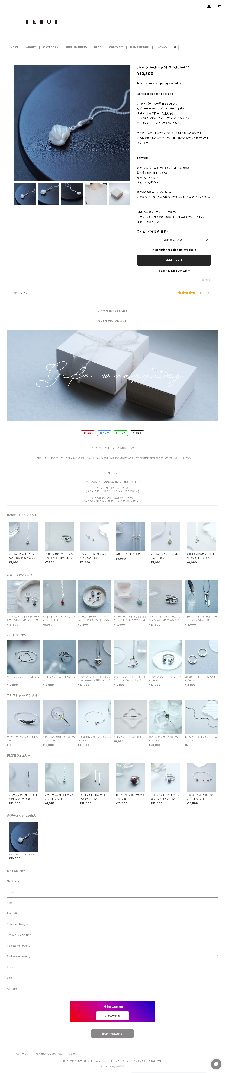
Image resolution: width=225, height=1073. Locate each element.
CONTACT (116, 47)
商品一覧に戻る (112, 1034)
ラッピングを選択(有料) (152, 231)
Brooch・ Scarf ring (19, 934)
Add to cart (174, 260)
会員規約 (72, 1054)
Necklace (13, 881)
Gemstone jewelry (18, 945)
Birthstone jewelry (18, 956)
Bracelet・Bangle (17, 924)
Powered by (108, 1066)
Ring (10, 902)
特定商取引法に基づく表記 (49, 1054)
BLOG (98, 47)
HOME (15, 47)
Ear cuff (12, 913)
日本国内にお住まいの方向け (174, 270)
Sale (10, 977)
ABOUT (31, 47)
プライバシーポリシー (20, 1054)
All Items (12, 988)
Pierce (11, 892)
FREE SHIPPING (76, 47)
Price (10, 967)
